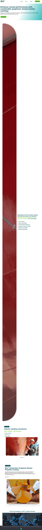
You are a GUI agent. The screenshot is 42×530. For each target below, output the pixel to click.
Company (21, 1)
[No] (40, 527)
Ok (21, 528)
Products (26, 1)
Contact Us (31, 1)
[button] (6, 426)
